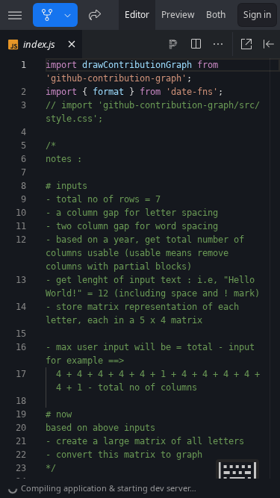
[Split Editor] (195, 44)
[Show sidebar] (15, 15)
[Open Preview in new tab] (246, 44)
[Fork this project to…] (67, 15)
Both (215, 14)
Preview (177, 14)
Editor (137, 14)
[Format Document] (173, 44)
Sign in (257, 14)
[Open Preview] (269, 44)
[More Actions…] (218, 44)
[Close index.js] (71, 44)
